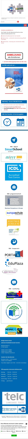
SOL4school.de (23, 417)
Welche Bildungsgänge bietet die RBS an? (15, 61)
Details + (14, 432)
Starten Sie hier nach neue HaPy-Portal (14, 104)
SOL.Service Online (13, 417)
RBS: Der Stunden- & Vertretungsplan (12, 114)
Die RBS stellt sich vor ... (9, 65)
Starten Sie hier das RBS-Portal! (13, 107)
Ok (14, 435)
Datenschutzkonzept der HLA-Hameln (11, 36)
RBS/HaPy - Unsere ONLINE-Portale (12, 101)
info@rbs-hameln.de (10, 352)
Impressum (3, 18)
